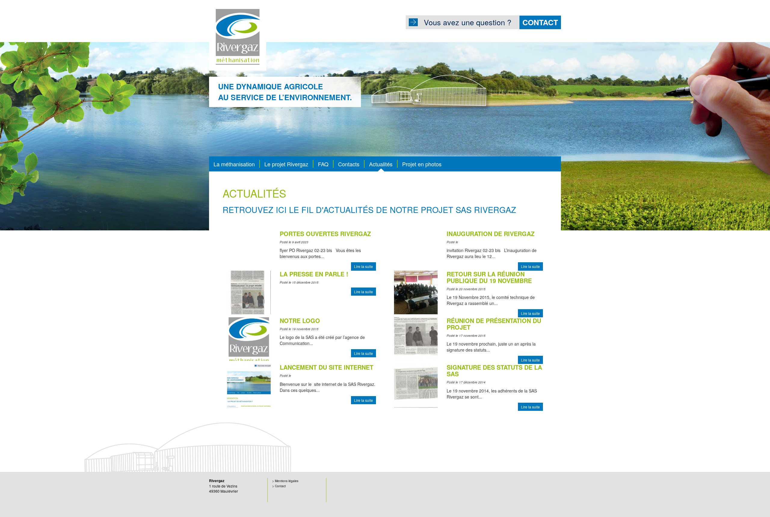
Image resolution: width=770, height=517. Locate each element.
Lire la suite (363, 266)
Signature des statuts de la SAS (494, 370)
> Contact (279, 486)
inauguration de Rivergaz (490, 233)
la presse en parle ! (314, 273)
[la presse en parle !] (249, 292)
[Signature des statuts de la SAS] (416, 385)
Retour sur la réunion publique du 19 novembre (489, 277)
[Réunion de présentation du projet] (416, 338)
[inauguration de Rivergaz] (394, 233)
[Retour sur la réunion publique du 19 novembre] (416, 292)
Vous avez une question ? (491, 22)
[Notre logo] (249, 338)
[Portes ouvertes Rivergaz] (227, 233)
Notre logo (300, 320)
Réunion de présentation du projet (494, 323)
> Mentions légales (285, 481)
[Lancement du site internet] (249, 385)
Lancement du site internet (326, 367)
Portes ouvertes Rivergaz (325, 233)
